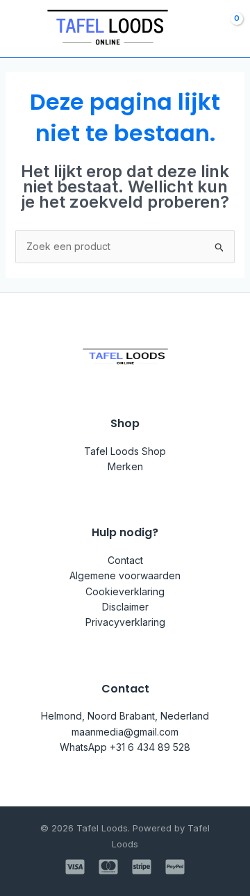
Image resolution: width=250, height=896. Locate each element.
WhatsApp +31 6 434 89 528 (125, 747)
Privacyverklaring (125, 622)
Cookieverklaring (125, 591)
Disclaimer (125, 607)
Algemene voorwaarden (125, 575)
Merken (125, 466)
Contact (125, 560)
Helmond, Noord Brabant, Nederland (125, 716)
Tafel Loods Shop (125, 451)
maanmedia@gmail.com (125, 732)
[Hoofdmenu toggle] (19, 28)
